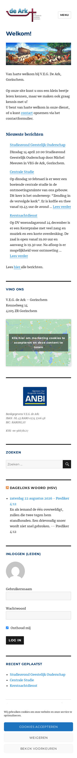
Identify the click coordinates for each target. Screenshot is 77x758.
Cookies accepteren (38, 727)
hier (17, 267)
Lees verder (62, 207)
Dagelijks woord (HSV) (33, 488)
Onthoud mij (20, 628)
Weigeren (38, 738)
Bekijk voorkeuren (38, 748)
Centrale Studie (22, 172)
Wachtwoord (16, 608)
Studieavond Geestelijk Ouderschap (37, 145)
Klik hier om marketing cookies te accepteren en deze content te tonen (38, 342)
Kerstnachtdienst (23, 215)
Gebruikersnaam (19, 589)
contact (27, 113)
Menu (64, 14)
